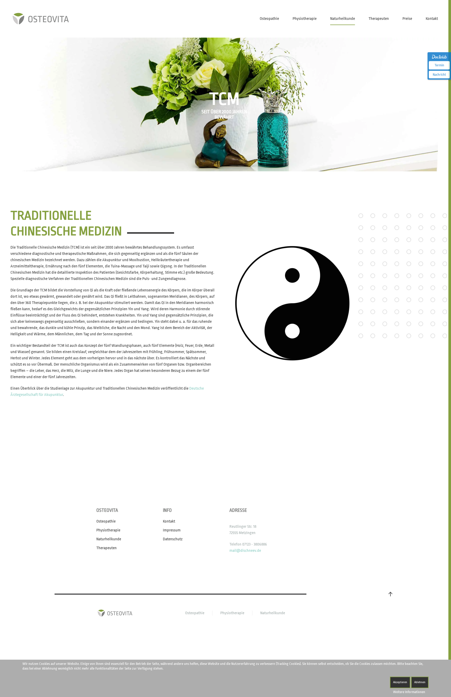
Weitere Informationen (409, 692)
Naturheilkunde (342, 18)
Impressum (172, 530)
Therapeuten (379, 18)
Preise (407, 18)
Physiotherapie (305, 18)
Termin (439, 65)
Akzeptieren (400, 682)
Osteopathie (269, 18)
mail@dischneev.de (245, 550)
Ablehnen (419, 682)
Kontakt (432, 18)
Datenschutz (172, 539)
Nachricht (439, 75)
